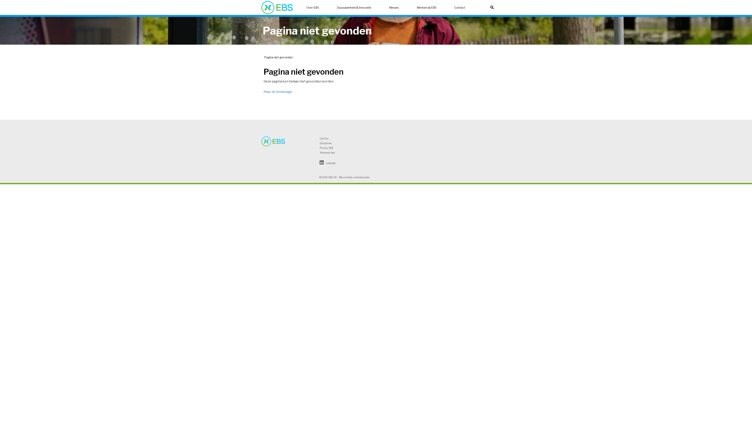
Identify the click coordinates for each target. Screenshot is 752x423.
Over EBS (312, 7)
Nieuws (394, 7)
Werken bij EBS (427, 7)
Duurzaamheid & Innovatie (354, 7)
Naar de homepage (278, 92)
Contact (459, 7)
